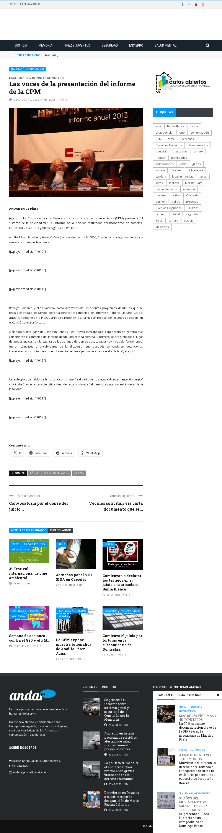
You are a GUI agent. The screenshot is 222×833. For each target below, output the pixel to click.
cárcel (34, 472)
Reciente (90, 687)
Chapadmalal (164, 132)
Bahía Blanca (175, 126)
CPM (191, 707)
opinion (161, 202)
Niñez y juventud (77, 45)
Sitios (159, 220)
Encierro (136, 45)
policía (176, 202)
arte (158, 126)
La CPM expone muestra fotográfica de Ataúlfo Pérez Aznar (73, 646)
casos (194, 126)
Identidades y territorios (25, 611)
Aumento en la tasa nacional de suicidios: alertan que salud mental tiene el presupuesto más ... (120, 741)
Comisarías (111, 611)
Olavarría (192, 195)
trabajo (189, 220)
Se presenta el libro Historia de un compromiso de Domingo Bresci (195, 812)
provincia (192, 202)
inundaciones (165, 164)
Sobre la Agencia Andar (25, 4)
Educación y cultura (34, 544)
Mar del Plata (193, 183)
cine (182, 132)
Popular (109, 687)
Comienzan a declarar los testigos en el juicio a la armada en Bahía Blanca (122, 582)
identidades (179, 158)
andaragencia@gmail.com (30, 772)
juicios (197, 164)
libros (159, 183)
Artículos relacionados (28, 530)
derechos (187, 139)
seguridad (192, 214)
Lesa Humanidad (187, 711)
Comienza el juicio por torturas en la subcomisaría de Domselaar (122, 642)
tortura (173, 220)
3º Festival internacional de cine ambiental (28, 573)
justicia (160, 170)
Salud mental (165, 45)
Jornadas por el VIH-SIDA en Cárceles (74, 577)
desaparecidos (198, 145)
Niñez (176, 195)
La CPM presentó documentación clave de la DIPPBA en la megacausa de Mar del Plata (198, 727)
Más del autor (60, 530)
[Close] (218, 695)
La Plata (78, 472)
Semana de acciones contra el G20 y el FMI (29, 637)
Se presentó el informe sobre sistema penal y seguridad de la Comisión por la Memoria (116, 709)
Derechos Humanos (56, 472)
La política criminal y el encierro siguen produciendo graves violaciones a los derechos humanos (121, 771)
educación (162, 151)
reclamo (161, 214)
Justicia (20, 45)
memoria (189, 189)
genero (198, 151)
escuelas (181, 151)
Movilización (18, 616)
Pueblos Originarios (169, 208)
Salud (62, 544)
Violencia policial (35, 69)
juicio (183, 164)
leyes (203, 176)
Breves (15, 544)
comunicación (200, 132)
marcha (174, 183)
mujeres (161, 195)
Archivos (183, 707)
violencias (162, 227)
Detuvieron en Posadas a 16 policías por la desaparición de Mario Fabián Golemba (121, 799)
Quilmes (193, 208)
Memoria (45, 45)
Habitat (160, 158)
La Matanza (195, 170)
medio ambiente (166, 189)
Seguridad (110, 45)
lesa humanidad (183, 176)
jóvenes (176, 170)
